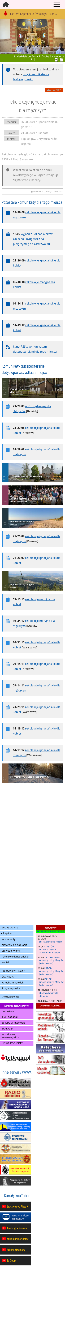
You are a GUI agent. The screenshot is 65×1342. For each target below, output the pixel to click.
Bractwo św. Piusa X (13, 970)
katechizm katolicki (13, 982)
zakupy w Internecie (13, 1022)
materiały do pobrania (14, 944)
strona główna (10, 927)
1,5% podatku (10, 1016)
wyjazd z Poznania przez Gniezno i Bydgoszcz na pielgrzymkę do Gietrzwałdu (33, 239)
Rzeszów (49, 946)
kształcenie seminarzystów (11, 1036)
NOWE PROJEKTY (12, 1043)
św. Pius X (8, 976)
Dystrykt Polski (10, 996)
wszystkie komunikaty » (50, 1005)
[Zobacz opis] (32, 399)
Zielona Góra (52, 957)
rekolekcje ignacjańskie (15, 956)
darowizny (8, 1011)
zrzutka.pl (7, 1028)
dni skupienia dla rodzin (50, 941)
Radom (48, 968)
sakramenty (8, 939)
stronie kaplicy (30, 180)
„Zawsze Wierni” (11, 950)
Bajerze (56, 90)
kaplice (7, 933)
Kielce (47, 979)
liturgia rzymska (11, 988)
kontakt (6, 962)
